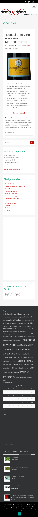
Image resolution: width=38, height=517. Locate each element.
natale (10, 331)
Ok (19, 514)
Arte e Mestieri (11, 118)
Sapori (17, 48)
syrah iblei (18, 125)
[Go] (32, 142)
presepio (18, 340)
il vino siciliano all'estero (24, 118)
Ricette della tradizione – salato (15, 184)
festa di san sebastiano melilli (16, 326)
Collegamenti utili (10, 203)
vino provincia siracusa (24, 130)
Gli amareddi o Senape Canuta (19, 467)
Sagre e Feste (9, 201)
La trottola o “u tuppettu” (17, 476)
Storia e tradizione (11, 191)
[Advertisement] (19, 248)
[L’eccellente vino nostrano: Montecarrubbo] (19, 67)
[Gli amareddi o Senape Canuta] (7, 469)
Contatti (7, 205)
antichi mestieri (19, 314)
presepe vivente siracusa (9, 340)
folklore (14, 328)
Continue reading (18, 113)
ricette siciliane (9, 357)
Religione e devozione (12, 198)
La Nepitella (14, 457)
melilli (31, 328)
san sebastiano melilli (18, 364)
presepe (5, 336)
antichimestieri (8, 314)
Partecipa (8, 208)
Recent (15, 451)
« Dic (4, 414)
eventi (5, 326)
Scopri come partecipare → (13, 169)
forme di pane (20, 328)
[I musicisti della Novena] (7, 488)
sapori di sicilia (9, 125)
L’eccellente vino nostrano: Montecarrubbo (17, 38)
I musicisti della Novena (17, 486)
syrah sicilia (24, 125)
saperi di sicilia (19, 368)
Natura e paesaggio (11, 196)
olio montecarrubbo (10, 120)
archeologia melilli (20, 317)
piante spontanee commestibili (24, 334)
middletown (6, 331)
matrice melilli (27, 328)
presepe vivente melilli (29, 336)
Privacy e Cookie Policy (10, 444)
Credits (7, 210)
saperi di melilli (8, 368)
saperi (30, 364)
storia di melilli (14, 372)
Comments (25, 451)
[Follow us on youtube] (33, 2)
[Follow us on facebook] (25, 2)
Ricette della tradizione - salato (23, 122)
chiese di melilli (26, 320)
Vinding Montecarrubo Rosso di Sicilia (16, 127)
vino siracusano (9, 132)
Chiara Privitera (21, 46)
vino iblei (14, 130)
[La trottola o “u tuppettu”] (7, 479)
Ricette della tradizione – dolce (15, 186)
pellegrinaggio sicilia (9, 334)
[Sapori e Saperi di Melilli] (19, 11)
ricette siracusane (22, 357)
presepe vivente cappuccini (15, 336)
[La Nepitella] (7, 460)
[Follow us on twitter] (29, 2)
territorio (18, 377)
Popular (7, 451)
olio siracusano (21, 120)
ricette (18, 345)
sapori (26, 368)
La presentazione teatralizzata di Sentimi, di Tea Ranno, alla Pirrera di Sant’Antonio (22, 496)
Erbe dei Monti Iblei (11, 193)
